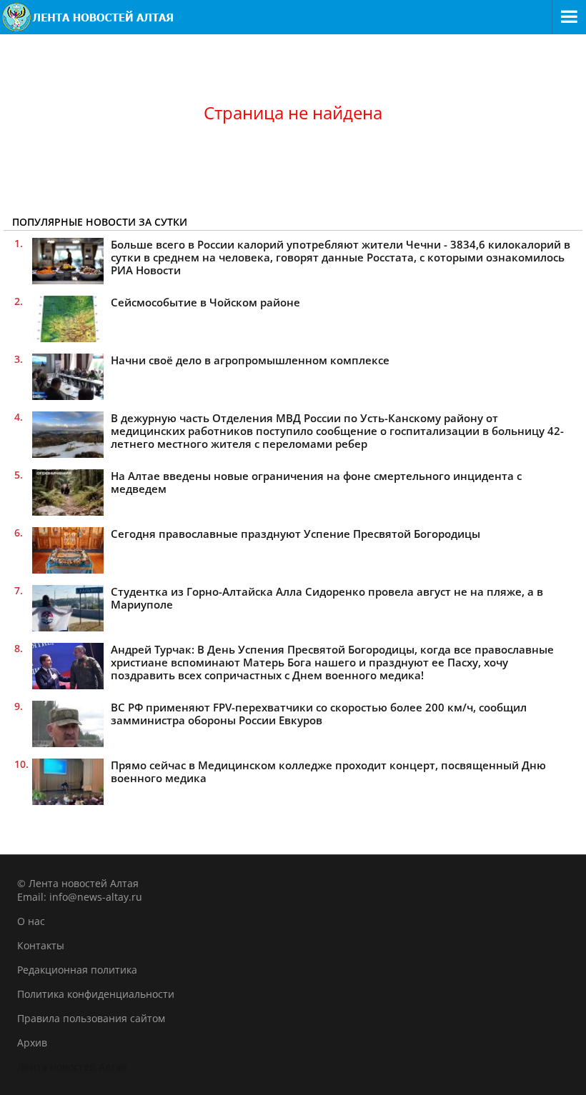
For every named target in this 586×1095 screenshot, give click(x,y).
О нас (31, 921)
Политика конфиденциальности (95, 994)
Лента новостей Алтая (72, 1067)
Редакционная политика (77, 969)
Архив (32, 1042)
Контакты (40, 945)
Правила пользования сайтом (91, 1018)
